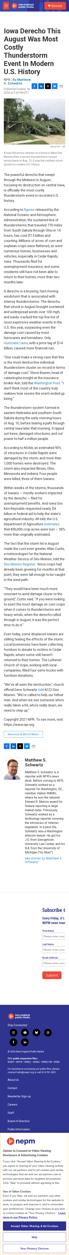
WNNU (36, 1062)
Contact (12, 1088)
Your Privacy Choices (34, 1248)
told (41, 690)
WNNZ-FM (47, 1062)
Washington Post (47, 383)
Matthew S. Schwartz (17, 81)
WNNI (57, 1062)
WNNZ (27, 1062)
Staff (11, 1112)
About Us (13, 1079)
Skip (35, 1237)
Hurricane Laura (16, 343)
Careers (12, 1104)
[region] (34, 1194)
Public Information (19, 1129)
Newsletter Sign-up (19, 1096)
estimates (52, 524)
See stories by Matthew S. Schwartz (43, 860)
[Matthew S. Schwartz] (12, 768)
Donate (56, 5)
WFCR (19, 1062)
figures (29, 210)
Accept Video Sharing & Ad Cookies (34, 1226)
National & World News (23, 734)
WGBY (11, 1062)
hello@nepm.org (25, 1072)
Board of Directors (19, 1121)
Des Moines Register (19, 564)
